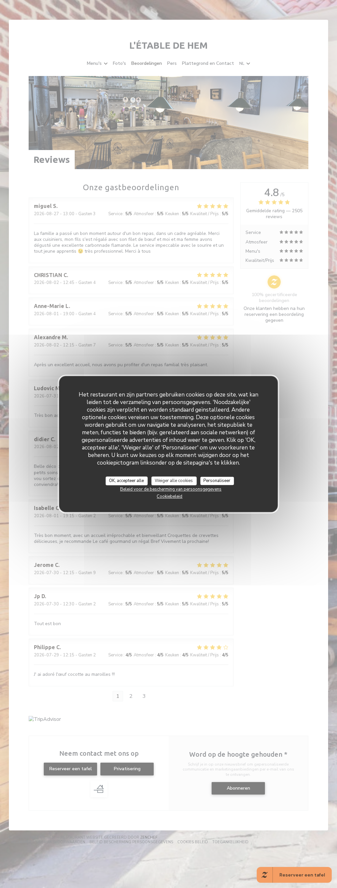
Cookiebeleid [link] (169, 496)
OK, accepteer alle (126, 481)
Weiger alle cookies (174, 481)
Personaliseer (216, 481)
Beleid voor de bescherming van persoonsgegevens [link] (170, 489)
